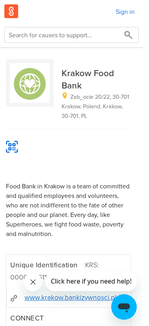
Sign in (125, 11)
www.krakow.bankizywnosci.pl (70, 297)
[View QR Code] (12, 147)
